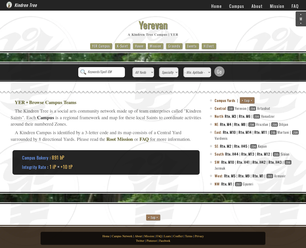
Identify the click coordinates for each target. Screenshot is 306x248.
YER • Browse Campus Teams (45, 102)
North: (219, 116)
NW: (217, 184)
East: (218, 132)
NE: (217, 124)
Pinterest (152, 241)
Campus (236, 6)
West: (219, 175)
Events (192, 46)
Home (216, 6)
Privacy (199, 236)
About (257, 6)
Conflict (178, 236)
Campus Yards (225, 100)
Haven (139, 46)
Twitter (140, 241)
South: (219, 154)
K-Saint (122, 46)
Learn (167, 236)
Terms (189, 236)
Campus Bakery (35, 157)
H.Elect (209, 46)
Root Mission (119, 138)
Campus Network (122, 236)
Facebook (164, 241)
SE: (217, 146)
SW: (217, 162)
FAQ (295, 6)
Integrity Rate (34, 167)
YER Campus (101, 46)
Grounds (174, 46)
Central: (220, 108)
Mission (277, 6)
